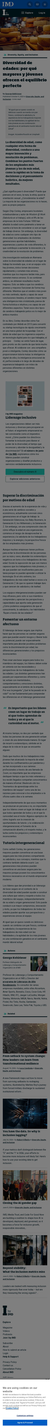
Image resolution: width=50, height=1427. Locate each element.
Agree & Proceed (25, 1423)
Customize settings (25, 1416)
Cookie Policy (12, 1408)
